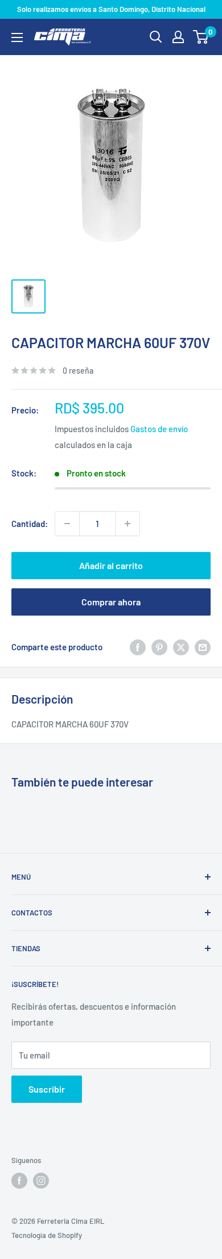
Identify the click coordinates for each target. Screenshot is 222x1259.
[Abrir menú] (17, 37)
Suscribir (46, 1089)
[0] (201, 37)
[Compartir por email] (203, 646)
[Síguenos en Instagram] (41, 1181)
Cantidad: (29, 523)
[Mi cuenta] (178, 37)
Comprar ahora (111, 601)
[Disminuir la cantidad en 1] (67, 524)
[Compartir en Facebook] (138, 646)
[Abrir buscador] (156, 37)
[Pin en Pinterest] (159, 646)
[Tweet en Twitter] (181, 646)
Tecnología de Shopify (46, 1235)
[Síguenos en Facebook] (19, 1181)
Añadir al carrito (111, 565)
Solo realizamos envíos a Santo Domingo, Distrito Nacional (111, 9)
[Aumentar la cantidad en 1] (127, 524)
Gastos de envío (159, 429)
